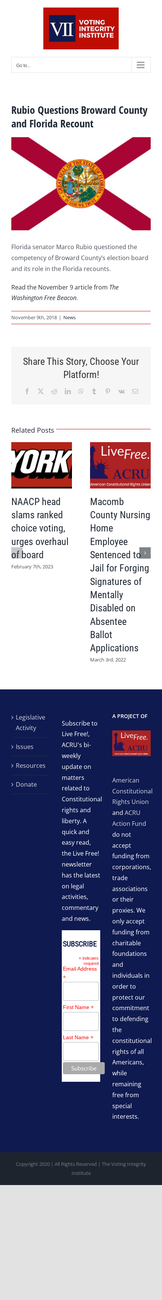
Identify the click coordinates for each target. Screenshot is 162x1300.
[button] (17, 553)
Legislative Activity (30, 722)
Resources (31, 765)
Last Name (78, 1037)
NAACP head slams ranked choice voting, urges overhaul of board (40, 528)
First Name (78, 1007)
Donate (26, 784)
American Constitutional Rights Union (132, 791)
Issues (25, 747)
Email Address (80, 973)
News (69, 317)
